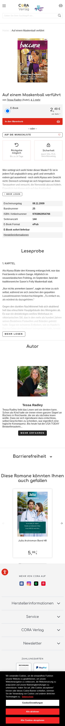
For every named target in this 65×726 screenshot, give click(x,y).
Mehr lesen (14, 334)
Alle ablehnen (32, 711)
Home (5, 30)
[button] (32, 135)
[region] (32, 698)
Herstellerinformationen (16, 235)
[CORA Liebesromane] (24, 7)
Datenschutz (27, 697)
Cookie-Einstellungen (32, 703)
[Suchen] (59, 15)
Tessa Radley (14, 100)
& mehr (35, 100)
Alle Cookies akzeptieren (32, 720)
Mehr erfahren (32, 433)
